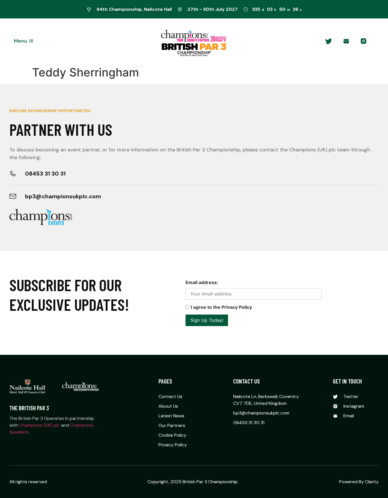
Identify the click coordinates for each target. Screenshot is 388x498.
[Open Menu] (31, 41)
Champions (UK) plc (39, 425)
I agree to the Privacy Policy (221, 307)
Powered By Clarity (359, 482)
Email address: (201, 282)
